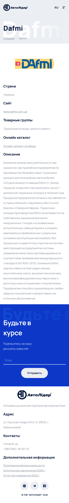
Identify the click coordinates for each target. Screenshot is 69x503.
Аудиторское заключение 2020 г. (24, 470)
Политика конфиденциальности (24, 465)
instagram (24, 486)
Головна (8, 38)
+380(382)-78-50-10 (16, 449)
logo (15, 7)
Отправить (34, 373)
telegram (34, 486)
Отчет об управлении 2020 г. (21, 475)
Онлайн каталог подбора (19, 146)
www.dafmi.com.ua (15, 111)
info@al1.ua (10, 444)
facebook (44, 486)
